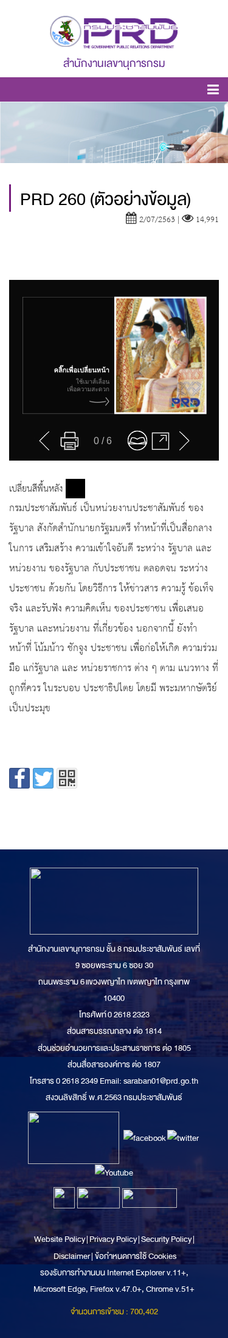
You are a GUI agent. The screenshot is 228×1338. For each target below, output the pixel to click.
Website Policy (60, 1239)
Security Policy (166, 1239)
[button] (213, 91)
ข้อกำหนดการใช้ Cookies (135, 1256)
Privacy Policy (113, 1239)
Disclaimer (72, 1256)
